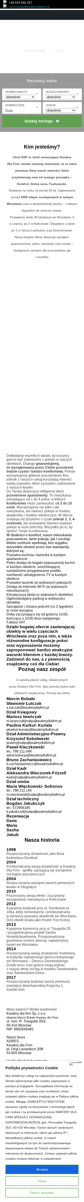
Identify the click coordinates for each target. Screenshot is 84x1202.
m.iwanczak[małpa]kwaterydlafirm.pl (34, 721)
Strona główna (34, 50)
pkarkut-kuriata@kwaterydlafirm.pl (32, 729)
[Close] (76, 1063)
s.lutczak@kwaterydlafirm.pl (27, 707)
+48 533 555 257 (20, 2)
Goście (51, 105)
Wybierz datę (14, 105)
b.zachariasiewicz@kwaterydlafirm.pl (34, 764)
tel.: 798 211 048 (19, 751)
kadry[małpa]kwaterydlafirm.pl (29, 777)
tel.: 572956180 (18, 808)
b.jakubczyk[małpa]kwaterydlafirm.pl (34, 811)
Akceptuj (42, 1169)
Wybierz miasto (16, 92)
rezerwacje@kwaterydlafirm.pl (29, 6)
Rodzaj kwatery (57, 92)
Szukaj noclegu (39, 121)
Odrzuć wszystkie (42, 1192)
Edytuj (42, 1181)
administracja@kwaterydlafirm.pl (31, 755)
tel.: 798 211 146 (19, 790)
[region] (42, 1131)
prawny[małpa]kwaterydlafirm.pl (30, 743)
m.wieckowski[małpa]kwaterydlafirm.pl (35, 794)
